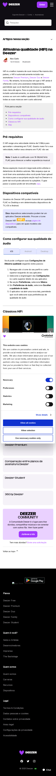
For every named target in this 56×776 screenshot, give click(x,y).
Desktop (44, 251)
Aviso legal (8, 724)
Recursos (8, 685)
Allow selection (28, 430)
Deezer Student (15, 478)
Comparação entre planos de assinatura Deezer (24, 463)
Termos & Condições (13, 708)
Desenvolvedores (11, 645)
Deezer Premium (21, 77)
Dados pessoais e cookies (16, 713)
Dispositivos (9, 690)
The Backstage (10, 656)
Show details (42, 415)
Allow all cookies (28, 423)
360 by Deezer (14, 494)
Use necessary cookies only (28, 438)
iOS (11, 251)
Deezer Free (9, 600)
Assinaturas (39, 15)
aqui (38, 183)
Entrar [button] (42, 4)
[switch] (49, 388)
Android (28, 251)
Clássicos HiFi (14, 121)
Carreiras (7, 679)
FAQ (10, 125)
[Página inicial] (11, 4)
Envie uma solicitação (36, 542)
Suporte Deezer (18, 15)
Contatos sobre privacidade (16, 719)
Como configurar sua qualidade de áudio (26, 118)
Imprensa (8, 651)
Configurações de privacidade (17, 730)
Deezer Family (10, 617)
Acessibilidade (10, 735)
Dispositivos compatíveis (19, 115)
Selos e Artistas (10, 640)
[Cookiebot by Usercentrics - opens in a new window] (41, 336)
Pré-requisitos (14, 112)
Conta (29, 15)
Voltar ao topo (9, 551)
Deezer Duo (35, 77)
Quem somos (9, 674)
